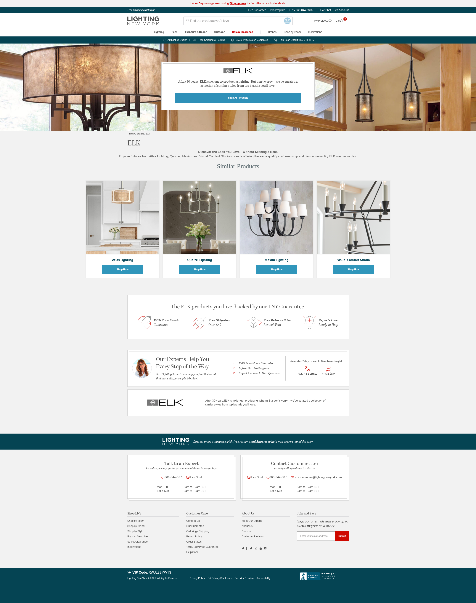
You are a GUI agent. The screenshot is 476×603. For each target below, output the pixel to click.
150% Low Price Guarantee (202, 547)
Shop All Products (238, 98)
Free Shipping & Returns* (141, 10)
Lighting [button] (159, 32)
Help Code (192, 552)
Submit (342, 536)
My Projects (321, 21)
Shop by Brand (135, 526)
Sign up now (238, 3)
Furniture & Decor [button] (196, 32)
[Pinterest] (243, 548)
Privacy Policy (197, 578)
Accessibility (263, 578)
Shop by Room (135, 521)
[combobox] (238, 21)
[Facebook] (246, 548)
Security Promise (244, 578)
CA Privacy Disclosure (220, 578)
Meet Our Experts (252, 521)
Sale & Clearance (137, 542)
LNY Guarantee (257, 10)
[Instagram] (256, 548)
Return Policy (194, 536)
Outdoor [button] (219, 32)
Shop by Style (135, 531)
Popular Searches (137, 536)
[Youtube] (261, 548)
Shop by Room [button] (292, 32)
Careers (246, 531)
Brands (140, 133)
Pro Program (277, 10)
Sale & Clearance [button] (242, 32)
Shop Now (122, 269)
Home (132, 133)
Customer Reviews (253, 536)
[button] (342, 10)
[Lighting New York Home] (143, 21)
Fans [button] (175, 32)
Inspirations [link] (315, 32)
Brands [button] (272, 32)
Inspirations (134, 547)
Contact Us (193, 521)
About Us (247, 526)
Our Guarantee (195, 526)
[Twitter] (251, 548)
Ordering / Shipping (197, 531)
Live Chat (325, 10)
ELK (148, 133)
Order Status (194, 542)
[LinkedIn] (265, 548)
